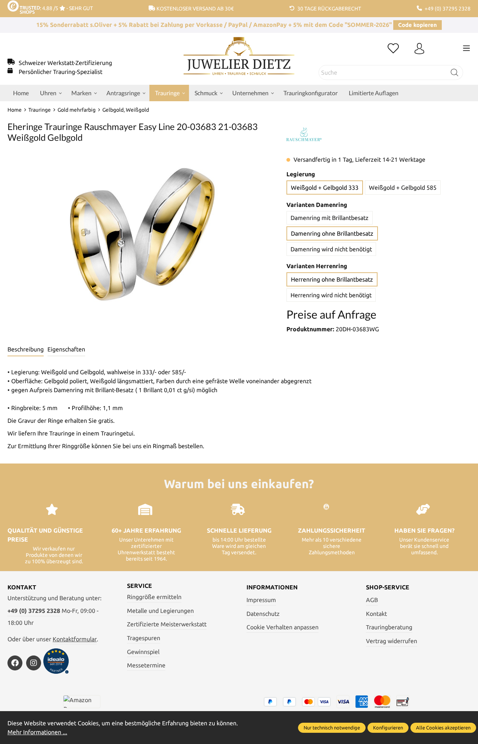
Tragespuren (143, 638)
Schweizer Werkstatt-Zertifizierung (65, 62)
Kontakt (376, 613)
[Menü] (466, 48)
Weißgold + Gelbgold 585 (403, 187)
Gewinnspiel (143, 651)
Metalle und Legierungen (160, 610)
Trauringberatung (389, 627)
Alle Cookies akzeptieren (443, 727)
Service (139, 586)
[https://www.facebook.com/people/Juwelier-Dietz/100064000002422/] (14, 662)
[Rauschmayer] (304, 134)
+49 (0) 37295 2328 (33, 610)
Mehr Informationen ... (37, 732)
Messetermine (146, 665)
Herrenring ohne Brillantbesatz (332, 279)
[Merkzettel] (393, 49)
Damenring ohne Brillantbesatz (332, 233)
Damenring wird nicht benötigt (331, 249)
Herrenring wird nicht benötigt (331, 295)
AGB (372, 599)
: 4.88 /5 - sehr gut (66, 8)
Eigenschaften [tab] (66, 349)
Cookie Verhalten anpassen (282, 627)
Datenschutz (263, 613)
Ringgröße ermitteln (154, 596)
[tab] (25, 349)
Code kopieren (417, 25)
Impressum (261, 599)
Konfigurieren (388, 727)
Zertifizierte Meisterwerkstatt (167, 624)
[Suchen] (454, 72)
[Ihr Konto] (419, 49)
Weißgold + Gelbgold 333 (324, 187)
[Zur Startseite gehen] (239, 61)
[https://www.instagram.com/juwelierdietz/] (33, 662)
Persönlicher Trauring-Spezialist (60, 71)
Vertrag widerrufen (391, 641)
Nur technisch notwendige (332, 727)
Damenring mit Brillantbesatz (330, 217)
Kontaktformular (75, 639)
